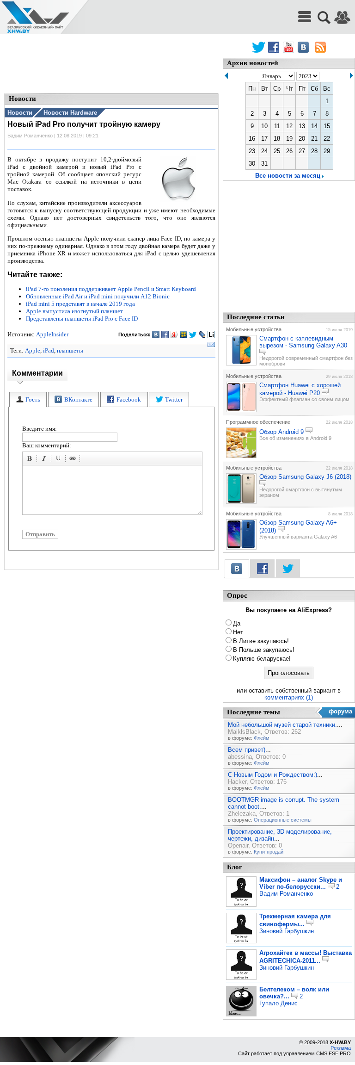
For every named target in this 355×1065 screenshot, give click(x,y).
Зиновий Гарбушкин (286, 931)
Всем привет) (246, 749)
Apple (32, 350)
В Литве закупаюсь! (261, 641)
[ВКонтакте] (156, 334)
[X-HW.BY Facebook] (275, 47)
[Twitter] (193, 334)
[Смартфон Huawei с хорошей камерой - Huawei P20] (241, 410)
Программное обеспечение (258, 422)
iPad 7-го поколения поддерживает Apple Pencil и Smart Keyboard (111, 288)
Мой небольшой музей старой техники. (282, 724)
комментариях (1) (288, 697)
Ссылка (74, 460)
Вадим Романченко (286, 893)
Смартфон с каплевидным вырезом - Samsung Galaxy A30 (303, 342)
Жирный (31, 460)
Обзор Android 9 (281, 431)
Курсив (45, 460)
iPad (48, 350)
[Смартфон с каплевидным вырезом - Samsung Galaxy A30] (241, 363)
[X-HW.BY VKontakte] (304, 47)
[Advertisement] (111, 65)
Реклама (341, 1048)
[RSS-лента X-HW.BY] (320, 47)
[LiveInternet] (211, 334)
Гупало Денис (278, 1003)
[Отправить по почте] (211, 344)
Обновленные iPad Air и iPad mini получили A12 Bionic (98, 296)
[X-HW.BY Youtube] (289, 47)
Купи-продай (268, 851)
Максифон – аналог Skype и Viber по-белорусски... (300, 883)
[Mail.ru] (184, 334)
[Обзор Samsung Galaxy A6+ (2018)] (241, 548)
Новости (19, 112)
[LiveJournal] (202, 334)
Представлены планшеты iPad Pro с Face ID (82, 318)
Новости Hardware (70, 112)
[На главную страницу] (35, 17)
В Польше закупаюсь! (263, 649)
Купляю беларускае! (262, 658)
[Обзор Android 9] (241, 456)
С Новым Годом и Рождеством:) (272, 774)
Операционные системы (283, 820)
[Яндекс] (174, 334)
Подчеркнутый (60, 460)
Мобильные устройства (254, 329)
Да (236, 623)
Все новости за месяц (287, 175)
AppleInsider (52, 334)
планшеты (70, 350)
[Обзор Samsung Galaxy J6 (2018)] (241, 502)
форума (340, 711)
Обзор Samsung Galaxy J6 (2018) (305, 476)
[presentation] (28, 399)
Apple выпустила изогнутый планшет (74, 311)
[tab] (28, 399)
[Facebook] (165, 334)
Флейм (261, 738)
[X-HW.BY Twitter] (258, 47)
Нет (238, 632)
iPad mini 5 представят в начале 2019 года (80, 303)
